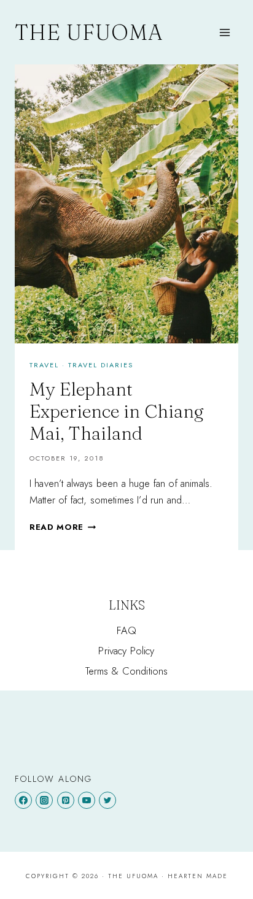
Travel (44, 365)
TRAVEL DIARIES (100, 365)
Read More (62, 527)
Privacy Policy (126, 650)
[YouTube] (86, 800)
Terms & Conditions (126, 671)
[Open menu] (224, 32)
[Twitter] (107, 800)
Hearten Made (198, 876)
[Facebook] (23, 800)
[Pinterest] (65, 800)
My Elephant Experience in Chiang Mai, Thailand (116, 411)
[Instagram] (44, 800)
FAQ (127, 630)
